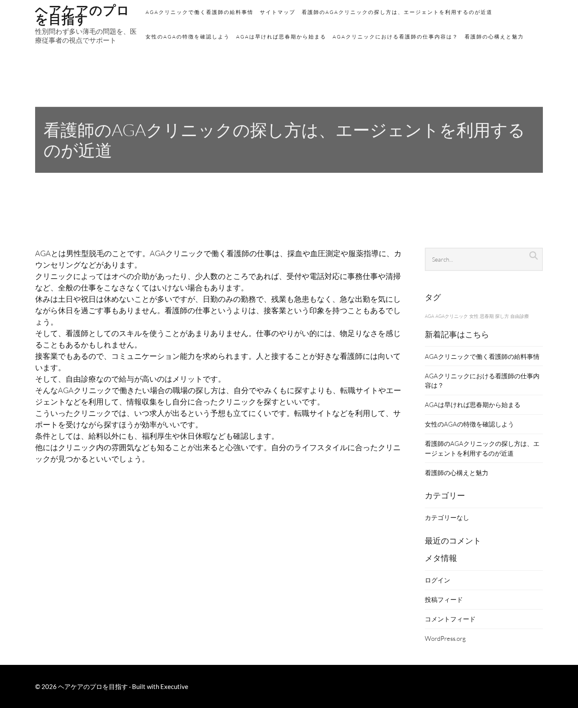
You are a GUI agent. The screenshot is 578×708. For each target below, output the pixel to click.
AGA (429, 316)
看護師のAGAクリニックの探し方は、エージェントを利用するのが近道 (397, 12)
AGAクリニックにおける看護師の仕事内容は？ (395, 36)
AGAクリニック (451, 316)
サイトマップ (277, 12)
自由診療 (519, 316)
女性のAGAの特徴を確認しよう (188, 36)
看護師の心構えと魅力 (494, 36)
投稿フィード (444, 599)
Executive (174, 686)
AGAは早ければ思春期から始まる (281, 36)
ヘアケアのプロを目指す (93, 686)
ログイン (437, 580)
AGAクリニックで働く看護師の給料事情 (199, 12)
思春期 (487, 316)
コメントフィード (450, 619)
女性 (474, 316)
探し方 (502, 316)
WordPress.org (445, 638)
